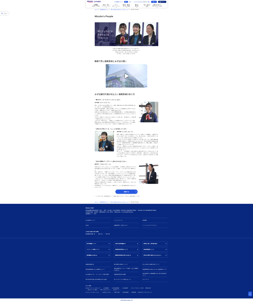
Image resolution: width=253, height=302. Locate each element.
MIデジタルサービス (105, 289)
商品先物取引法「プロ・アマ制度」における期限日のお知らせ (126, 269)
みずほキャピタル (106, 292)
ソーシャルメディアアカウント (150, 225)
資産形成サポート (104, 9)
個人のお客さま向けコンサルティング (120, 9)
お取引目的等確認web (120, 243)
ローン (116, 5)
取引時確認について (91, 243)
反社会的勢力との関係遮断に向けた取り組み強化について (155, 274)
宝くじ (154, 1)
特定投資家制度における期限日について (95, 269)
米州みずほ (148, 288)
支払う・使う (106, 5)
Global (87, 225)
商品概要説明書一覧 (90, 234)
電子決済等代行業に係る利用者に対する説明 (96, 279)
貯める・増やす (126, 5)
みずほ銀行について (119, 1)
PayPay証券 (125, 292)
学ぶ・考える (147, 5)
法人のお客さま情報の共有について (151, 264)
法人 (130, 1)
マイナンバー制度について (93, 249)
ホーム (96, 9)
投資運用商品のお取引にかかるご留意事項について (155, 269)
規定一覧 (100, 234)
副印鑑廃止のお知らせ (92, 255)
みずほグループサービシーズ (145, 292)
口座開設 (95, 5)
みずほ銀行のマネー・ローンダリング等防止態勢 (97, 274)
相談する (126, 191)
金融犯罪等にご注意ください (121, 225)
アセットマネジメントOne (137, 288)
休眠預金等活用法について (121, 249)
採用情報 (145, 220)
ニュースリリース (118, 220)
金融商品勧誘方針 (90, 264)
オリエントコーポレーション (92, 292)
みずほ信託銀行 (115, 288)
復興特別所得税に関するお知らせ (123, 255)
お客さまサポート (157, 5)
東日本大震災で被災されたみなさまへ (153, 255)
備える (136, 5)
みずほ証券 (125, 288)
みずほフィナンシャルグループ (93, 288)
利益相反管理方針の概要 (120, 274)
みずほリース (116, 289)
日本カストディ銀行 (92, 289)
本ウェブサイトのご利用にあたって (122, 279)
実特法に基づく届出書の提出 (150, 243)
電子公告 (108, 234)
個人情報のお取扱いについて (121, 264)
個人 (126, 1)
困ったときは (250, 294)
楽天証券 (134, 292)
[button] (126, 76)
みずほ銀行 (106, 288)
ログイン (163, 1)
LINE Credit (117, 292)
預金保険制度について (149, 249)
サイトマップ (146, 279)
